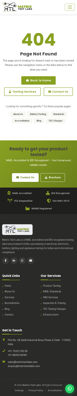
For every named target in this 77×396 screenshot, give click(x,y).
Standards (58, 114)
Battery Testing (38, 114)
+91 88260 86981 (17, 355)
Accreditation (22, 120)
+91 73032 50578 (17, 351)
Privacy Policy (35, 390)
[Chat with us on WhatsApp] (69, 388)
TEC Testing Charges (54, 308)
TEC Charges (55, 120)
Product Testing (52, 285)
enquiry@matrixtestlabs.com (24, 366)
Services (9, 297)
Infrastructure (51, 314)
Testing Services (24, 92)
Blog (39, 120)
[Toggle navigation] (70, 7)
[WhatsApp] (22, 260)
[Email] (30, 260)
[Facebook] (5, 260)
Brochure (55, 177)
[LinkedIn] (14, 260)
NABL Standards (52, 291)
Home (8, 285)
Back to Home (40, 80)
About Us (18, 114)
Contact (9, 314)
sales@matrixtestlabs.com (22, 362)
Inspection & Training (54, 303)
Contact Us (60, 92)
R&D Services (50, 297)
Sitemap (19, 390)
